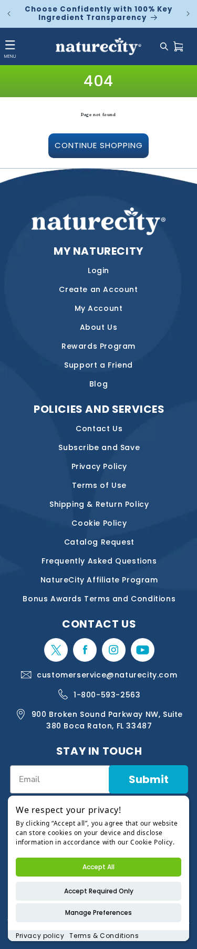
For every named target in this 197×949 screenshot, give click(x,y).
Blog (98, 384)
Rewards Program (98, 346)
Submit (149, 779)
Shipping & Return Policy (99, 504)
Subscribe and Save (99, 447)
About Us (99, 327)
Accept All (98, 866)
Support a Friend (98, 365)
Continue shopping (99, 145)
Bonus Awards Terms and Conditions (99, 598)
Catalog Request (99, 542)
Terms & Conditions (104, 935)
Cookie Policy (99, 523)
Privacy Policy (99, 466)
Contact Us (99, 428)
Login (98, 270)
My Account (99, 308)
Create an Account (98, 289)
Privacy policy (40, 935)
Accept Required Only (98, 891)
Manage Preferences (98, 912)
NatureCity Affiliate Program (99, 580)
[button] (164, 46)
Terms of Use (99, 485)
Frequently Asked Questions (99, 561)
